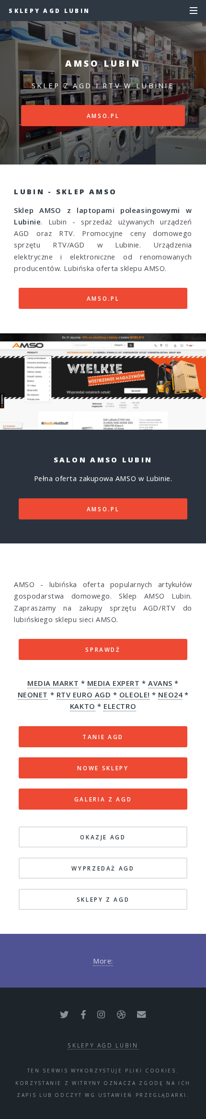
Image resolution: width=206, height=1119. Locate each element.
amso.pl (103, 115)
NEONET (33, 694)
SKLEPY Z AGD (103, 899)
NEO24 (170, 694)
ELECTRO (119, 706)
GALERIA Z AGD (103, 799)
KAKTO (82, 706)
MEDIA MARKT (53, 683)
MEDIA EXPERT (113, 683)
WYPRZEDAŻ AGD (102, 868)
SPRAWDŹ (102, 649)
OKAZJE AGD (103, 837)
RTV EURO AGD (84, 694)
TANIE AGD (103, 737)
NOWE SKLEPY (102, 768)
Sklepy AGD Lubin (49, 10)
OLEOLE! (134, 694)
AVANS (160, 683)
